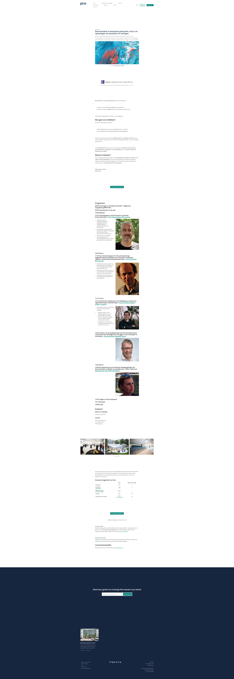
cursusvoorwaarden (118, 547)
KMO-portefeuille (84, 663)
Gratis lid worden (99, 491)
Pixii (150, 662)
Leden (94, 3)
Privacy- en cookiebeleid (85, 668)
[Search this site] (136, 5)
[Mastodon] (114, 662)
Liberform (97, 541)
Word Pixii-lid (95, 5)
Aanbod (120, 3)
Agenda (105, 5)
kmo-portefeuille (124, 531)
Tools (82, 665)
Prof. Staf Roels (131, 259)
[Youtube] (118, 662)
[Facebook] (120, 662)
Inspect (103, 304)
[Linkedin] (110, 662)
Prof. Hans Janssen (114, 217)
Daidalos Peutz (120, 336)
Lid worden (98, 488)
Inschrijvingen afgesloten (117, 187)
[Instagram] (116, 662)
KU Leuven (125, 217)
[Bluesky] (112, 662)
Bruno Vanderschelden (127, 303)
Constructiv (120, 497)
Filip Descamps (109, 336)
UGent (98, 304)
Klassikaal (97, 29)
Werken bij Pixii (84, 666)
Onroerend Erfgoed (112, 371)
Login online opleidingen (142, 5)
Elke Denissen (100, 371)
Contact (114, 5)
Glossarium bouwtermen (85, 662)
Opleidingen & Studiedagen (107, 3)
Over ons (95, 7)
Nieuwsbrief (150, 5)
